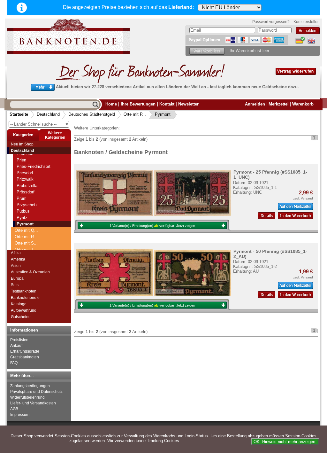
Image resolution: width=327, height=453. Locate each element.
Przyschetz (27, 204)
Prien (21, 160)
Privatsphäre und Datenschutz (36, 391)
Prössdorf (25, 192)
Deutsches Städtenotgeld (91, 114)
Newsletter (188, 104)
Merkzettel (279, 104)
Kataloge (19, 304)
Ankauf (16, 345)
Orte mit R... (26, 236)
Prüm (22, 198)
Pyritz (22, 217)
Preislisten (19, 340)
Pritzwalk (25, 179)
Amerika (18, 259)
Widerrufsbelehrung (27, 397)
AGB (14, 409)
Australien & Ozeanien (30, 272)
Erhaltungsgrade (24, 351)
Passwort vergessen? (271, 22)
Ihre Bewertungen (138, 104)
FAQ (14, 363)
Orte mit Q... (26, 230)
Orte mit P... (135, 114)
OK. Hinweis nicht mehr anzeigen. (285, 441)
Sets (15, 285)
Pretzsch (25, 153)
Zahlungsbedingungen (30, 386)
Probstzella (27, 185)
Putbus (23, 211)
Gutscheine (21, 317)
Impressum (19, 414)
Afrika (16, 253)
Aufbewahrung (23, 310)
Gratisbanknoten (24, 357)
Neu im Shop (22, 144)
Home (111, 104)
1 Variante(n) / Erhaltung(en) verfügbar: (152, 226)
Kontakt (166, 104)
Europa (17, 278)
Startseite (19, 114)
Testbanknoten (23, 291)
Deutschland (48, 114)
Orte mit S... (26, 243)
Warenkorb (303, 104)
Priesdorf (25, 172)
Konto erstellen (306, 22)
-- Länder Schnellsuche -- (39, 124)
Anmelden (255, 104)
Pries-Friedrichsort (33, 166)
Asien (16, 265)
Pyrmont (163, 114)
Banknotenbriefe (25, 297)
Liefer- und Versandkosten (33, 403)
